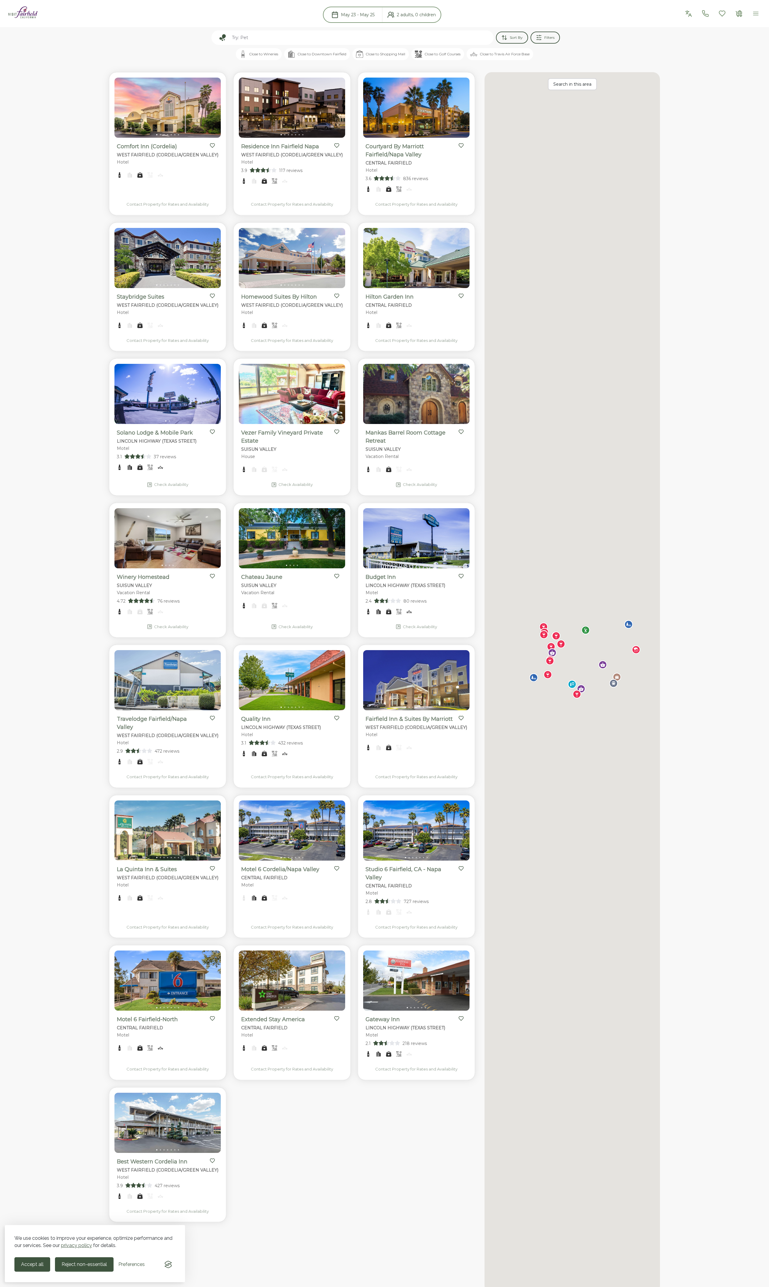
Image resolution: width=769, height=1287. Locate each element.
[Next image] (211, 109)
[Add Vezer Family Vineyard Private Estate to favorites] (337, 432)
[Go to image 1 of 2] (165, 421)
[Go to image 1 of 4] (411, 421)
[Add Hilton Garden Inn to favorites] (461, 296)
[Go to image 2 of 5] (288, 421)
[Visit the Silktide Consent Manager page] (168, 1264)
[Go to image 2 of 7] (160, 134)
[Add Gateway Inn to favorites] (461, 1018)
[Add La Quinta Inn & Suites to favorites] (212, 868)
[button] (585, 630)
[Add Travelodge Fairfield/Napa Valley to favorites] (212, 718)
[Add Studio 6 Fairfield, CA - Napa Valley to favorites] (461, 868)
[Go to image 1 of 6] (407, 1007)
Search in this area (572, 84)
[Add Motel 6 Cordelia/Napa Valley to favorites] (337, 868)
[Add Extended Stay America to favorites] (337, 1018)
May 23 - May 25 (358, 14)
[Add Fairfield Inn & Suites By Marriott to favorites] (461, 718)
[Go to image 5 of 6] (421, 1007)
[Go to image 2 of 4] (414, 421)
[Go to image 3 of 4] (418, 421)
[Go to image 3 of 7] (164, 134)
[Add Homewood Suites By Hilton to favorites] (337, 296)
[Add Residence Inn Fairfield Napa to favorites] (337, 146)
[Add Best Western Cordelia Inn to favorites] (212, 1161)
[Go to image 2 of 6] (411, 1007)
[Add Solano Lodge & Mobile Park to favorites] (212, 432)
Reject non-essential (84, 1264)
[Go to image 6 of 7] (174, 134)
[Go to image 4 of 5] (295, 421)
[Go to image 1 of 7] (156, 134)
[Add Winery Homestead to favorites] (212, 576)
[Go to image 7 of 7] (178, 134)
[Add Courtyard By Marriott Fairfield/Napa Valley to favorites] (461, 146)
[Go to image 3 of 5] (292, 421)
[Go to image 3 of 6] (414, 1007)
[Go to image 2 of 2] (169, 421)
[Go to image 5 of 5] (299, 421)
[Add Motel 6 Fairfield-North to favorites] (212, 1018)
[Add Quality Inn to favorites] (337, 718)
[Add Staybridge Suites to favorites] (212, 296)
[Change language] (688, 14)
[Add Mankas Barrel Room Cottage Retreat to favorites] (461, 432)
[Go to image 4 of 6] (418, 1007)
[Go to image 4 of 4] (421, 421)
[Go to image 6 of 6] (425, 1007)
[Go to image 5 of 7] (171, 134)
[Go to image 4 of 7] (167, 134)
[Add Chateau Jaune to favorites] (337, 576)
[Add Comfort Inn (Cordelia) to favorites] (212, 146)
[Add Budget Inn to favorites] (461, 576)
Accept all (32, 1264)
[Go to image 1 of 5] (284, 421)
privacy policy (76, 1245)
